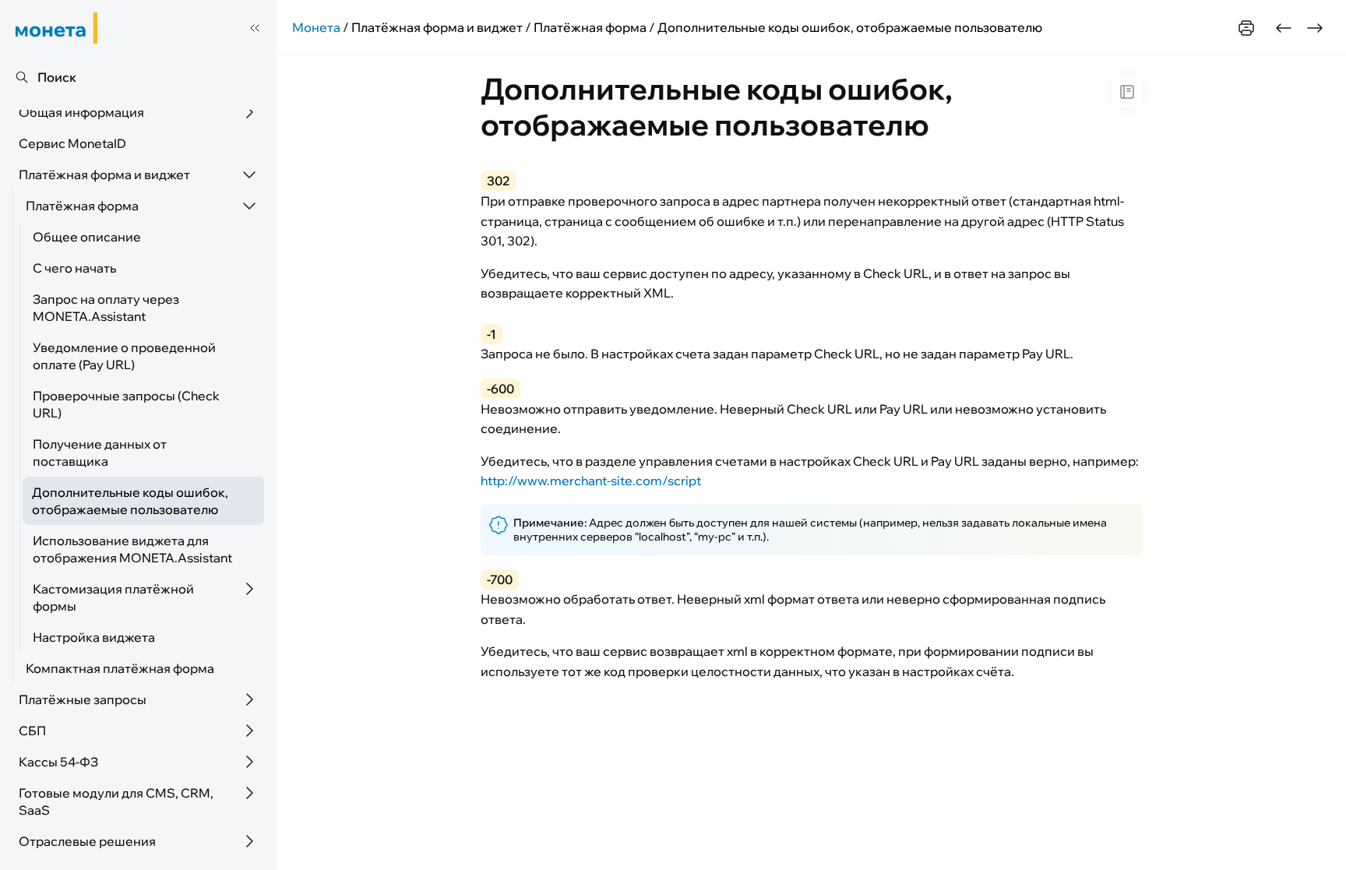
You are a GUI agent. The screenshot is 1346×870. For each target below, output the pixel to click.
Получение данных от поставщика (100, 452)
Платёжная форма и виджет (104, 174)
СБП (32, 730)
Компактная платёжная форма (120, 668)
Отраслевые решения (87, 841)
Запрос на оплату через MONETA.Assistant (106, 307)
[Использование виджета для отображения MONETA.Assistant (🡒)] (1314, 28)
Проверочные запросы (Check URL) (126, 404)
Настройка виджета (94, 637)
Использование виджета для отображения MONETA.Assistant (132, 549)
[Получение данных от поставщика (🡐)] (1283, 28)
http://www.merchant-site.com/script (591, 480)
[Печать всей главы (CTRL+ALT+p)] (1246, 28)
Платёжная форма (82, 205)
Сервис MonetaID (72, 143)
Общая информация (81, 112)
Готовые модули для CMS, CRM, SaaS (116, 801)
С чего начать (74, 268)
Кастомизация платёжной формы (113, 597)
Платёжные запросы (82, 699)
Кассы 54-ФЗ (58, 762)
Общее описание (87, 237)
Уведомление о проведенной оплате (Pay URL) (124, 356)
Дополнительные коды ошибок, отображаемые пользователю (130, 500)
